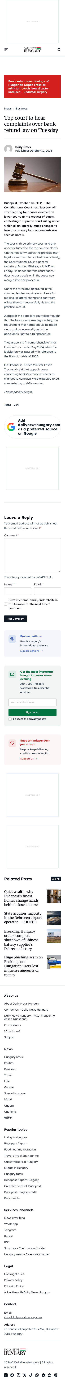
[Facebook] (12, 1375)
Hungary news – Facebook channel (26, 1254)
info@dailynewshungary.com (23, 1317)
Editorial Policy (14, 1286)
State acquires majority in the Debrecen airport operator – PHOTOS (23, 917)
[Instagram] (18, 1375)
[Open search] (59, 49)
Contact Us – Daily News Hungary (26, 1009)
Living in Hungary (15, 1137)
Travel (8, 1075)
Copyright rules (14, 1274)
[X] (24, 1375)
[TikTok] (31, 1375)
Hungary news (13, 1057)
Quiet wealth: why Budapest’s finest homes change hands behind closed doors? (21, 898)
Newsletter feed (14, 1218)
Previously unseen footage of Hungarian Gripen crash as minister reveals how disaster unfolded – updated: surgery (28, 86)
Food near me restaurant (20, 1149)
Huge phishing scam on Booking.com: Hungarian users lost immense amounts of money (23, 966)
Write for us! (12, 1031)
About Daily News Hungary (22, 1003)
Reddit (8, 1236)
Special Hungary (15, 1093)
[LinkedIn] (6, 1375)
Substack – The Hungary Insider (25, 1248)
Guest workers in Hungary (21, 1161)
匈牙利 (8, 1117)
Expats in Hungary (16, 1167)
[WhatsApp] (37, 1375)
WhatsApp (11, 1224)
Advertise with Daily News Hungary (27, 1292)
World (8, 1099)
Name (9, 584)
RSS (7, 1242)
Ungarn (9, 1105)
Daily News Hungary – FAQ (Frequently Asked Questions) (29, 1017)
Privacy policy (13, 1280)
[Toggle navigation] (6, 50)
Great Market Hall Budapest (22, 1186)
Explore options (29, 651)
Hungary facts (13, 1173)
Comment (11, 535)
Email (39, 584)
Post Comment (15, 618)
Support (9, 1037)
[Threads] (56, 1375)
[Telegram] (43, 1375)
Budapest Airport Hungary (21, 1180)
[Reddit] (49, 1375)
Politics (9, 1063)
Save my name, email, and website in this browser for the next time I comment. (33, 604)
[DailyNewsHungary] (32, 49)
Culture (9, 1087)
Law (16, 404)
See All (56, 878)
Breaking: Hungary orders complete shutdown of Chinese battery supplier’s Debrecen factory (21, 940)
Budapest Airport (15, 1143)
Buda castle (12, 1198)
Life (6, 1081)
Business (10, 1069)
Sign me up (32, 712)
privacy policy (37, 718)
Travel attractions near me (21, 1155)
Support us (27, 758)
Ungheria (10, 1111)
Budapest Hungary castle (20, 1192)
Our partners (12, 1025)
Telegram (10, 1230)
